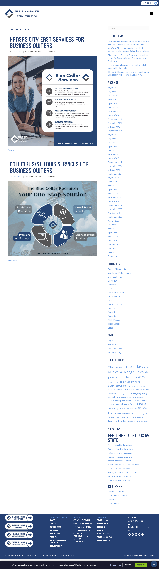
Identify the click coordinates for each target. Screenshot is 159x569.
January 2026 (113, 115)
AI (109, 367)
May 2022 (112, 252)
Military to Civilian (132, 401)
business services (133, 386)
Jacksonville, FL (114, 296)
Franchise (112, 284)
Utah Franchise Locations (119, 480)
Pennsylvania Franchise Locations (122, 472)
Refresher (101, 527)
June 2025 (112, 142)
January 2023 (113, 240)
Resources (54, 530)
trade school (116, 421)
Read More (12, 150)
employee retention (123, 389)
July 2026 (112, 91)
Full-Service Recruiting (82, 524)
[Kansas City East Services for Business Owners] (52, 100)
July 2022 (112, 248)
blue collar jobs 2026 (130, 377)
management (120, 401)
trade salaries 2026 (138, 417)
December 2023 (115, 205)
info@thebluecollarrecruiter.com (141, 528)
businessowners (117, 385)
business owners (129, 382)
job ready (137, 398)
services (134, 409)
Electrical (143, 386)
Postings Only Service (82, 527)
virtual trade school (131, 422)
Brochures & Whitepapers (119, 273)
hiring (133, 393)
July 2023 (112, 224)
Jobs (110, 300)
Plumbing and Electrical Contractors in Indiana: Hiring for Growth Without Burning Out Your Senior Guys (128, 58)
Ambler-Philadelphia (117, 269)
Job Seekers (55, 524)
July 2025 (112, 138)
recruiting (113, 408)
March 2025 (113, 150)
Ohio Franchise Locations (119, 468)
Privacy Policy (56, 546)
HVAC (110, 288)
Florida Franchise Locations (120, 445)
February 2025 (114, 154)
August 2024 (113, 177)
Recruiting (112, 316)
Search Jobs (55, 527)
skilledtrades (124, 413)
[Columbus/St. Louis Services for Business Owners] (52, 218)
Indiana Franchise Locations (120, 453)
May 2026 (112, 99)
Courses (100, 530)
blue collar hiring (120, 372)
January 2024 (113, 201)
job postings (130, 397)
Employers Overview (81, 520)
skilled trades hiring (137, 414)
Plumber (111, 308)
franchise (111, 394)
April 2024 (112, 189)
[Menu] (151, 14)
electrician (112, 389)
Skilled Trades (114, 320)
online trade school (122, 404)
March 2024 (113, 193)
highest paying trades (121, 394)
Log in (110, 340)
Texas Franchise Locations (119, 476)
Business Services (115, 277)
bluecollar (145, 367)
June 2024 (112, 181)
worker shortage (143, 421)
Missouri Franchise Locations (121, 460)
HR (113, 398)
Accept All (141, 565)
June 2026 (112, 95)
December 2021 (115, 256)
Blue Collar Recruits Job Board (59, 542)
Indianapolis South (116, 292)
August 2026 (113, 87)
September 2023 (115, 217)
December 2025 (115, 119)
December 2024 (115, 162)
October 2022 (114, 244)
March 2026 (113, 107)
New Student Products (118, 503)
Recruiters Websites (147, 555)
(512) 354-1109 (136, 521)
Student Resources (105, 534)
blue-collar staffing (117, 367)
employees (134, 389)
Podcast (111, 312)
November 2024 (115, 166)
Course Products (115, 499)
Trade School (114, 324)
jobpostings (122, 397)
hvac (116, 397)
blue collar (133, 366)
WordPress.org (114, 352)
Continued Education (117, 491)
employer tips (143, 389)
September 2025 (115, 131)
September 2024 (115, 174)
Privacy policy (115, 565)
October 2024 (114, 170)
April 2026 (112, 103)
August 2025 (113, 134)
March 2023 (113, 236)
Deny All (128, 565)
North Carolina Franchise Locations (123, 464)
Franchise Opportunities (79, 540)
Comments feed (115, 348)
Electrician (112, 281)
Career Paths (103, 524)
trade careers (126, 417)
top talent (117, 417)
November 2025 (115, 123)
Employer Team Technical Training (80, 535)
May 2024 (112, 185)
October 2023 (114, 213)
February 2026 (114, 111)
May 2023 (112, 228)
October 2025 (114, 127)
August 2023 (113, 221)
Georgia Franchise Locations (120, 449)
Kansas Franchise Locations (120, 457)
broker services (113, 382)
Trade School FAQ (104, 537)
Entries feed (113, 344)
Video (110, 328)
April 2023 (112, 232)
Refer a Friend (103, 540)
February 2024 (114, 197)
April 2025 (112, 146)
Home (52, 520)
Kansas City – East (116, 304)
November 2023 (115, 209)
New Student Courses (117, 495)
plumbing (141, 403)
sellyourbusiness (125, 409)
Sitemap (73, 555)
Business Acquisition (81, 530)
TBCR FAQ (54, 537)
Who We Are (55, 534)
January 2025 (113, 158)
